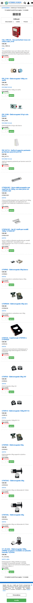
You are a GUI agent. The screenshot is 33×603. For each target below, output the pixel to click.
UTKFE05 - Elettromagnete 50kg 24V (14, 376)
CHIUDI (31, 585)
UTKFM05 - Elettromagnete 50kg (13, 445)
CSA (3, 48)
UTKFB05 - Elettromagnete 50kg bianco (15, 269)
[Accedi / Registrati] (28, 3)
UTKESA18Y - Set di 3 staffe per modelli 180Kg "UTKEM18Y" (15, 230)
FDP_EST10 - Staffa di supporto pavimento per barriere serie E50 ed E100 (16, 151)
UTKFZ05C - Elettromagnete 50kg (13, 480)
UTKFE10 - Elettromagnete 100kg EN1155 (15, 411)
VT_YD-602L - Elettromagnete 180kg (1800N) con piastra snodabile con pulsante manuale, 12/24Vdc (16, 550)
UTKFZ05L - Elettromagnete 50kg (13, 515)
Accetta (16, 600)
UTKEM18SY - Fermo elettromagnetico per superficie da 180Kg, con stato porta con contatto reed (16, 189)
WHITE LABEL (6, 559)
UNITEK (4, 198)
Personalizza (16, 595)
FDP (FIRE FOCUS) (7, 87)
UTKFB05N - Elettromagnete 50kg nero (15, 304)
